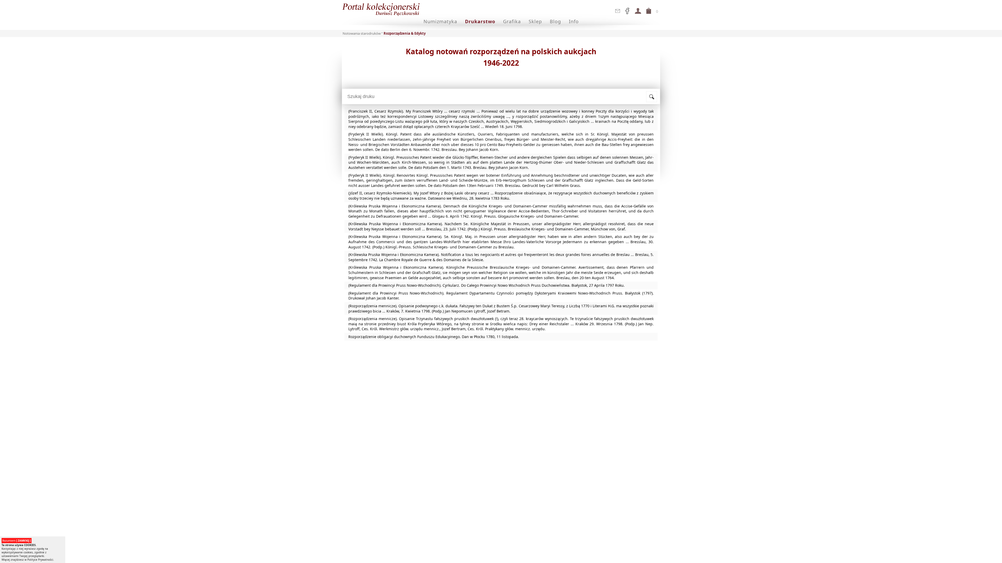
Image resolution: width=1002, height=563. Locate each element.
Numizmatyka (440, 21)
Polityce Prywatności (40, 559)
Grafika (512, 21)
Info (574, 21)
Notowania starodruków (362, 33)
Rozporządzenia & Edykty (405, 33)
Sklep (535, 21)
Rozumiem (16, 540)
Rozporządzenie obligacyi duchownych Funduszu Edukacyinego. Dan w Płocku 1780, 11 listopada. (433, 336)
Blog (555, 21)
